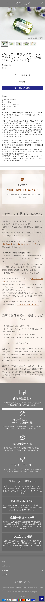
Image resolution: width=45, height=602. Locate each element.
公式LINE (7, 541)
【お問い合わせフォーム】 (27, 244)
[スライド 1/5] (4, 44)
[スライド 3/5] (19, 44)
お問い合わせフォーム (20, 541)
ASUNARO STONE (19, 592)
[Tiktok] (24, 581)
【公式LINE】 (7, 244)
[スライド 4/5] (26, 44)
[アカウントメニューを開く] (37, 3)
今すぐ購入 (22, 82)
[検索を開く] (7, 3)
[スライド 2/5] (12, 44)
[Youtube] (20, 581)
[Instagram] (16, 581)
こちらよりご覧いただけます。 (28, 304)
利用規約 (18, 588)
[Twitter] (28, 581)
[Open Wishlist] (41, 598)
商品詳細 (4, 96)
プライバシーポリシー (30, 588)
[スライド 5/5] (33, 44)
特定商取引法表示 (8, 588)
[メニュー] (2, 3)
